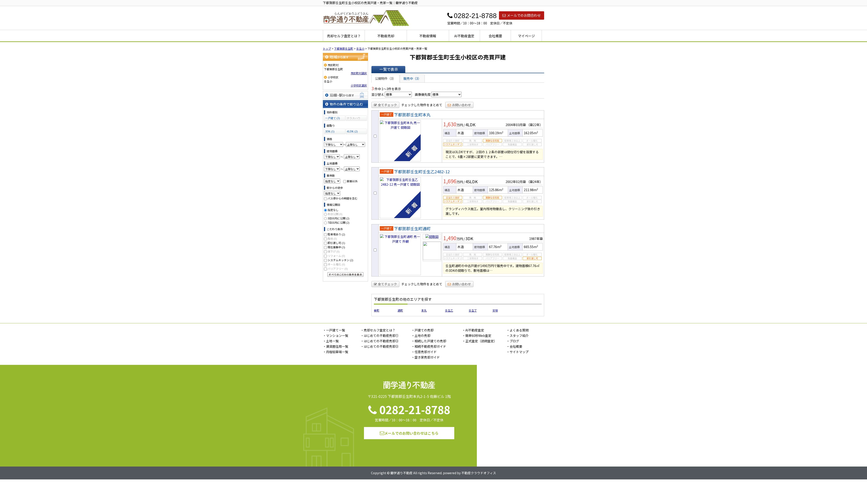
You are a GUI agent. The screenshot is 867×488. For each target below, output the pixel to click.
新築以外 (352, 181)
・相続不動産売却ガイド (428, 346)
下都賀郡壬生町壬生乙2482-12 (422, 171)
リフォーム (336, 256)
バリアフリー (338, 268)
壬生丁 (473, 310)
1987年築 (536, 238)
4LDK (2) (352, 131)
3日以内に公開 (338, 218)
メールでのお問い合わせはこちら (411, 433)
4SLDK (471, 181)
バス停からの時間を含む (342, 198)
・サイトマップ (517, 352)
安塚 (495, 310)
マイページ (526, 35)
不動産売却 (385, 35)
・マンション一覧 (335, 335)
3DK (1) (329, 131)
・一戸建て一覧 (334, 330)
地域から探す (345, 57)
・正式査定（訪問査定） (479, 341)
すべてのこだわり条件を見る (345, 274)
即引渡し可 (336, 243)
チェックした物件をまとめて (421, 105)
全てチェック (387, 105)
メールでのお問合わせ (524, 15)
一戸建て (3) (332, 118)
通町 (400, 310)
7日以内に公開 (338, 222)
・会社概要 (514, 346)
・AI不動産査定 (473, 330)
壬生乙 (449, 310)
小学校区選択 (359, 85)
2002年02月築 (516, 181)
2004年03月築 (516, 124)
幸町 (376, 310)
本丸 (424, 310)
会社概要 (495, 35)
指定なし (333, 210)
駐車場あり (336, 234)
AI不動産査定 (464, 35)
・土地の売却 (420, 335)
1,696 (450, 181)
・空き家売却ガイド (425, 357)
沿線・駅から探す (345, 95)
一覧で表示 (388, 69)
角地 (332, 238)
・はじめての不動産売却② (380, 341)
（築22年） (535, 124)
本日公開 (335, 214)
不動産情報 (427, 35)
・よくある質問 (517, 330)
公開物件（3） (385, 78)
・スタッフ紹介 (517, 335)
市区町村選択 (359, 73)
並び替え (377, 94)
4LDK (470, 124)
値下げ (334, 251)
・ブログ (512, 341)
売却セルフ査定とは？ (344, 35)
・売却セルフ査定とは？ (378, 330)
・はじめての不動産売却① (380, 335)
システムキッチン (340, 260)
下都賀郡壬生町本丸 (412, 114)
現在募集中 (336, 247)
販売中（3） (412, 78)
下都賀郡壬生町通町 (412, 228)
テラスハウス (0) (353, 119)
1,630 (450, 124)
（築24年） (535, 181)
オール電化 (336, 264)
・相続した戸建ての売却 (428, 341)
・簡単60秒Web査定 (476, 335)
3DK (469, 238)
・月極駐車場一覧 (335, 352)
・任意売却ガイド (424, 352)
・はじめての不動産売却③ (380, 346)
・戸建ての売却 (422, 330)
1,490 (450, 238)
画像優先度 (423, 94)
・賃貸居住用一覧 (335, 346)
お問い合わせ (461, 105)
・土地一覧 (331, 341)
